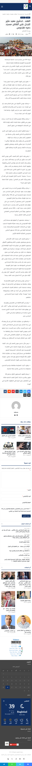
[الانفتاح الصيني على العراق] (8, 430)
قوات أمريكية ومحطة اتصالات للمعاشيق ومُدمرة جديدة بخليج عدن (8, 453)
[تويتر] (25, 391)
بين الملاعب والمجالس (9, 631)
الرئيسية (27, 14)
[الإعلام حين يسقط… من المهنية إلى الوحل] (8, 599)
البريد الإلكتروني (26, 496)
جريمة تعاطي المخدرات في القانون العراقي (24, 452)
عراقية (8, 14)
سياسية (23, 18)
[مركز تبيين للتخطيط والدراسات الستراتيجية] (26, 6)
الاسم (29, 490)
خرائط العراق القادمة (26, 601)
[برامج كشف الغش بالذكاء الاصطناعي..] (24, 430)
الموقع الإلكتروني (26, 502)
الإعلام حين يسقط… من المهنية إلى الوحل (15, 1)
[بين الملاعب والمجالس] (8, 622)
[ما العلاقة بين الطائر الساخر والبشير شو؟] (24, 622)
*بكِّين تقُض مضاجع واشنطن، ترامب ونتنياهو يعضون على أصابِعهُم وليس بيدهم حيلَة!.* (9, 583)
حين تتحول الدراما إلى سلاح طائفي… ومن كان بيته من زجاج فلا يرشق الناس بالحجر (24, 583)
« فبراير (29, 695)
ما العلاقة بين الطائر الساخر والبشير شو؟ (24, 631)
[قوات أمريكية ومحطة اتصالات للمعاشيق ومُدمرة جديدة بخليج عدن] (8, 446)
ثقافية (4, 14)
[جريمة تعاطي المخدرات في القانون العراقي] (24, 446)
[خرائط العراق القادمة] (24, 595)
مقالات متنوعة (13, 14)
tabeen (27, 34)
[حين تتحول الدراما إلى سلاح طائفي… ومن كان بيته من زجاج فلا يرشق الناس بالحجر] (24, 576)
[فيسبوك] (29, 391)
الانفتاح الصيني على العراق (8, 436)
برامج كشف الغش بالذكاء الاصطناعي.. (24, 436)
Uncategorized (21, 14)
